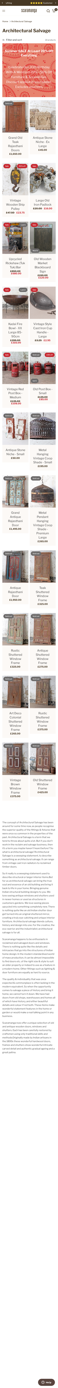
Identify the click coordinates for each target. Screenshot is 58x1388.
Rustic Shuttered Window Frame (15, 657)
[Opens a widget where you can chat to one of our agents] (46, 1382)
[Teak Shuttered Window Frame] (43, 566)
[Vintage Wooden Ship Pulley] (15, 179)
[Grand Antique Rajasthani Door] (15, 491)
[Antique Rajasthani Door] (15, 566)
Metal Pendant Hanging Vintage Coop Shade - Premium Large (42, 525)
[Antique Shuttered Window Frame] (43, 629)
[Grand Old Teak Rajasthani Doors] (15, 116)
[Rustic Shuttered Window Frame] (15, 629)
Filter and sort (14, 39)
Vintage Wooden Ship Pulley (15, 205)
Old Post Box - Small (42, 391)
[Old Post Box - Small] (43, 368)
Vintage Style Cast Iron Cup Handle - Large (42, 330)
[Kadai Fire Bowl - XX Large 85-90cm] (15, 303)
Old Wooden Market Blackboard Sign (42, 265)
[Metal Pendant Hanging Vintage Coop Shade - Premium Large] (43, 491)
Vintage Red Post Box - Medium (15, 393)
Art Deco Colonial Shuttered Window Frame (15, 721)
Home (5, 21)
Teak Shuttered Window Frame (42, 594)
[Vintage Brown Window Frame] (15, 759)
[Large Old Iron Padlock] (43, 179)
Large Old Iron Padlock (43, 202)
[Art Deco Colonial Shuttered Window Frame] (15, 692)
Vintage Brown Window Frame (15, 786)
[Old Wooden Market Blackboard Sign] (43, 238)
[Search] (48, 11)
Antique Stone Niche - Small (15, 452)
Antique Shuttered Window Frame (42, 657)
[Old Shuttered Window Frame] (43, 759)
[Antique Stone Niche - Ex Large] (43, 116)
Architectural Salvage (21, 21)
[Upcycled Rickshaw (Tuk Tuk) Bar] (15, 238)
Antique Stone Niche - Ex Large (42, 142)
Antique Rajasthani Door (15, 592)
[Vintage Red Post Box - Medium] (15, 368)
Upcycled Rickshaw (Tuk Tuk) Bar (15, 263)
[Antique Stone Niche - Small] (15, 428)
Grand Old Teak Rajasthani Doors (15, 144)
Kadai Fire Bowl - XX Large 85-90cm (15, 330)
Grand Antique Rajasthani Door (15, 519)
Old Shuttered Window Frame (42, 784)
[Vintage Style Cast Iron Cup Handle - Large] (43, 303)
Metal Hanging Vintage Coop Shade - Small (42, 456)
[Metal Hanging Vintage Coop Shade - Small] (43, 428)
